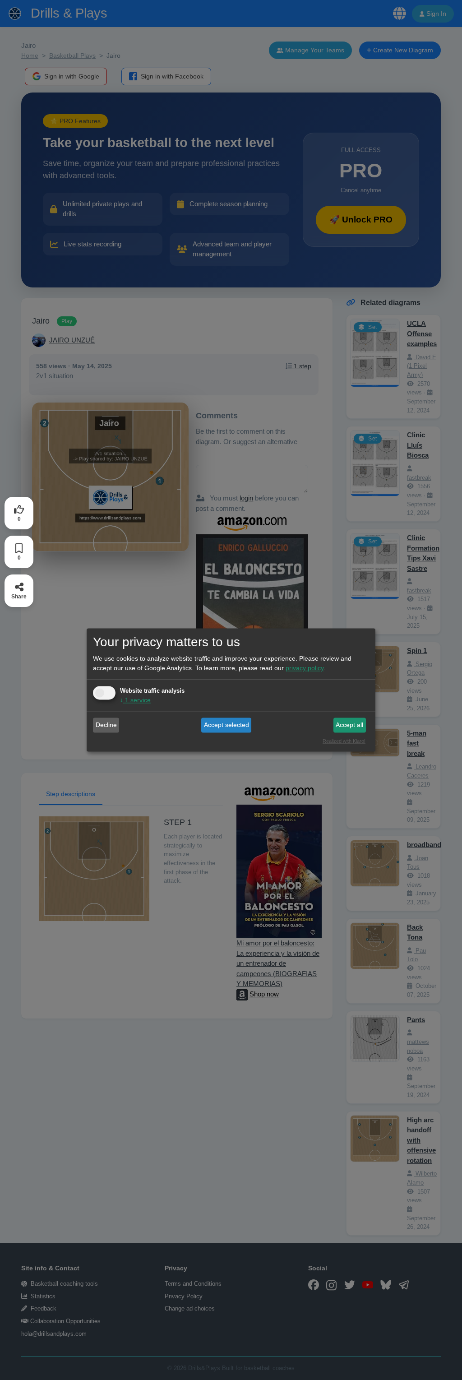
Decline (106, 724)
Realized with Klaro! (344, 741)
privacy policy (304, 668)
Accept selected (226, 724)
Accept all (349, 724)
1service (135, 700)
